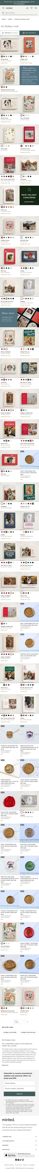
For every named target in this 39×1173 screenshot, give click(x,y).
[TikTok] (21, 1160)
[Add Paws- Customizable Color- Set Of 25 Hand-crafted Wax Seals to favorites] (37, 604)
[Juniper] (4, 380)
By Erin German (24, 353)
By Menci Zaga (24, 119)
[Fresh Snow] (33, 146)
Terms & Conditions (9, 1165)
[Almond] (2, 146)
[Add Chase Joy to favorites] (18, 187)
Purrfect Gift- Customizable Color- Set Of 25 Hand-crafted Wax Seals (9, 813)
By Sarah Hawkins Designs (27, 150)
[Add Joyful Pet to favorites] (18, 360)
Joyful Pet (4, 382)
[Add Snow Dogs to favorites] (18, 126)
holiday (10, 19)
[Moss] (24, 115)
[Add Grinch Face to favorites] (18, 421)
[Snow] (21, 176)
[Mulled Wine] (4, 56)
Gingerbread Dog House (7, 90)
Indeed (22, 271)
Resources (6, 1149)
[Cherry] (4, 176)
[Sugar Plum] (11, 380)
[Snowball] (2, 441)
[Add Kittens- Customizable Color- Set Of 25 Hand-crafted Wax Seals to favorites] (18, 956)
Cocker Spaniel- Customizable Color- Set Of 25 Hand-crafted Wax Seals (29, 781)
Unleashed (23, 179)
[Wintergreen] (6, 176)
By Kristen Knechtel (26, 272)
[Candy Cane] (4, 87)
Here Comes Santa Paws (8, 179)
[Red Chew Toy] (21, 146)
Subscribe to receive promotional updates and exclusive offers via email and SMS (18, 1075)
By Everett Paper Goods (8, 180)
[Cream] (21, 237)
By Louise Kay (5, 384)
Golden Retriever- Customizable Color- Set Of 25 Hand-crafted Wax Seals (9, 781)
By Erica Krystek (5, 445)
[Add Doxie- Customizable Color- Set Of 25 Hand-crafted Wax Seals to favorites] (37, 451)
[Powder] (9, 56)
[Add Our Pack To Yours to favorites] (37, 360)
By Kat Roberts (5, 272)
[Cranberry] (11, 207)
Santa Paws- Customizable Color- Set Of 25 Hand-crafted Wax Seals (29, 846)
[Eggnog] (33, 380)
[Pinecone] (13, 176)
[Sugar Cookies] (11, 410)
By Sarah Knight (5, 353)
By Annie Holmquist (25, 180)
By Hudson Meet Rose (26, 303)
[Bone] (24, 146)
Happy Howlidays (6, 413)
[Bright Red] (2, 298)
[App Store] (10, 1155)
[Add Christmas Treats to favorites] (37, 126)
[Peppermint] (21, 268)
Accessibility (31, 1165)
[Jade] (4, 146)
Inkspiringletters (24, 477)
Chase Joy (4, 210)
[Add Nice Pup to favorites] (18, 248)
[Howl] (30, 298)
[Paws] (24, 298)
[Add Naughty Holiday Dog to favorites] (37, 390)
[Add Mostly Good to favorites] (18, 37)
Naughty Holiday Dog (26, 413)
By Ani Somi (23, 242)
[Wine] (9, 237)
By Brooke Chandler (26, 384)
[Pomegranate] (9, 410)
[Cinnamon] (26, 56)
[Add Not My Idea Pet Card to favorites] (18, 279)
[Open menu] (3, 7)
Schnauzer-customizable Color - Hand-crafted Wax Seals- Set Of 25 (9, 747)
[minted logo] (9, 8)
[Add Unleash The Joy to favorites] (37, 329)
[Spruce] (2, 176)
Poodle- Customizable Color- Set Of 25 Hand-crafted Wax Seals (28, 912)
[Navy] (26, 237)
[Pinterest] (18, 1160)
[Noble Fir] (4, 441)
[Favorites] (31, 7)
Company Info (7, 1136)
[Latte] (11, 268)
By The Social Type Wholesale (9, 91)
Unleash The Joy (25, 352)
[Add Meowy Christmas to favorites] (18, 329)
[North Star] (13, 207)
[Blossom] (28, 115)
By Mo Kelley (4, 242)
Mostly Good (4, 59)
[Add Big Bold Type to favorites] (37, 218)
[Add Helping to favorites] (37, 279)
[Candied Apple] (11, 176)
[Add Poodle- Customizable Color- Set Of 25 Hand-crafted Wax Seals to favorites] (37, 891)
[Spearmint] (28, 237)
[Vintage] (6, 349)
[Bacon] (30, 146)
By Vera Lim (23, 60)
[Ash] (33, 56)
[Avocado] (9, 146)
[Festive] (21, 349)
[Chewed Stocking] (26, 298)
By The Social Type (25, 414)
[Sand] (30, 56)
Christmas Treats (25, 148)
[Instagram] (23, 1160)
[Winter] (21, 115)
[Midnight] (11, 56)
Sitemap (25, 1165)
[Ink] (13, 298)
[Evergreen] (6, 87)
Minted (4, 19)
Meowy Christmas (6, 352)
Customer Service (8, 1141)
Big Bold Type (24, 240)
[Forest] (2, 56)
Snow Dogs (4, 148)
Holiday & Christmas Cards (22, 19)
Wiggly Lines (24, 59)
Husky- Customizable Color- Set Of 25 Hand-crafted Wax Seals (9, 846)
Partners (5, 1145)
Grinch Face (4, 443)
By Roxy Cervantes (6, 60)
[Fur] (26, 349)
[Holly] (21, 56)
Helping (22, 301)
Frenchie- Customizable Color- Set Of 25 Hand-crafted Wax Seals (9, 912)
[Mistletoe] (24, 56)
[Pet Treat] (28, 298)
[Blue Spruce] (33, 268)
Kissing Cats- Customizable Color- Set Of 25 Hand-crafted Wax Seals (29, 977)
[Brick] (30, 237)
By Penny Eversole (6, 303)
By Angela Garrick (6, 211)
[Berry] (2, 237)
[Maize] (6, 298)
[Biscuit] (28, 146)
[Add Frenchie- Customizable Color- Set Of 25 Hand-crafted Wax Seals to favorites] (18, 891)
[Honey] (11, 237)
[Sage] (6, 237)
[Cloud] (26, 115)
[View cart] (35, 7)
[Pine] (9, 207)
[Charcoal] (9, 176)
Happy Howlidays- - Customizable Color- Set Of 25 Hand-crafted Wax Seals (29, 878)
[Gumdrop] (6, 380)
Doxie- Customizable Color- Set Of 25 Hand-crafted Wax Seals (28, 472)
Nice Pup (3, 271)
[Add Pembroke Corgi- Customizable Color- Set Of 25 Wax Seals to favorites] (37, 634)
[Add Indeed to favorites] (37, 248)
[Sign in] (27, 7)
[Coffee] (6, 56)
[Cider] (2, 87)
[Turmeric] (13, 410)
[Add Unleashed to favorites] (37, 157)
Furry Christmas (24, 118)
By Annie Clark (5, 414)
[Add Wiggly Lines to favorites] (37, 37)
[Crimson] (21, 380)
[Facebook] (16, 1160)
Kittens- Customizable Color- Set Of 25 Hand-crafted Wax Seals (9, 977)
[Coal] (30, 176)
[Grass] (26, 146)
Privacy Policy (18, 1165)
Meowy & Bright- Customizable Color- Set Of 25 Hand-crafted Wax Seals (29, 944)
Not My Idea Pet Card (7, 301)
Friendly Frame (5, 240)
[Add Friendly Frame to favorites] (18, 218)
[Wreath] (4, 207)
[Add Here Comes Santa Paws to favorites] (18, 157)
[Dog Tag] (33, 298)
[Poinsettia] (2, 268)
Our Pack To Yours (25, 382)
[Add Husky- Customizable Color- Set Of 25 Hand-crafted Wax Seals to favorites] (18, 825)
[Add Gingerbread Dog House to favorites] (18, 67)
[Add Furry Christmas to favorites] (37, 95)
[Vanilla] (13, 56)
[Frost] (26, 176)
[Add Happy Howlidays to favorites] (18, 390)
